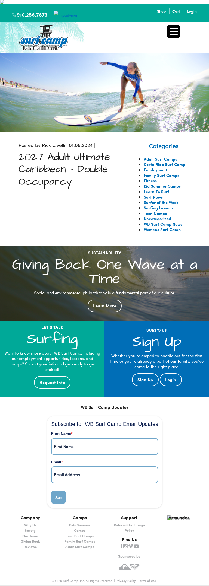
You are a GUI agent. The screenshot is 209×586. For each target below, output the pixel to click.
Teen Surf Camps (80, 535)
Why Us (30, 524)
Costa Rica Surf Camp (164, 164)
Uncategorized (157, 219)
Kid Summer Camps (162, 186)
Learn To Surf (156, 192)
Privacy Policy (126, 580)
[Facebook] (121, 546)
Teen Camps (155, 213)
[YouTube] (136, 546)
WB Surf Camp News (163, 224)
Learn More (104, 306)
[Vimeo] (130, 546)
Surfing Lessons (159, 208)
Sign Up (145, 380)
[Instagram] (125, 546)
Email (57, 462)
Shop (161, 11)
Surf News (153, 197)
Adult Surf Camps (160, 159)
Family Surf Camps (161, 175)
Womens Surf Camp (162, 230)
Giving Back (30, 541)
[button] (173, 31)
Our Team (30, 535)
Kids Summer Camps (79, 527)
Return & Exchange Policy (129, 527)
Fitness (150, 181)
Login (192, 11)
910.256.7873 (32, 14)
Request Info (52, 382)
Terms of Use (147, 580)
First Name (61, 433)
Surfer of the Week (161, 202)
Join (58, 497)
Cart (176, 11)
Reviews (30, 546)
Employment (155, 170)
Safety (30, 530)
